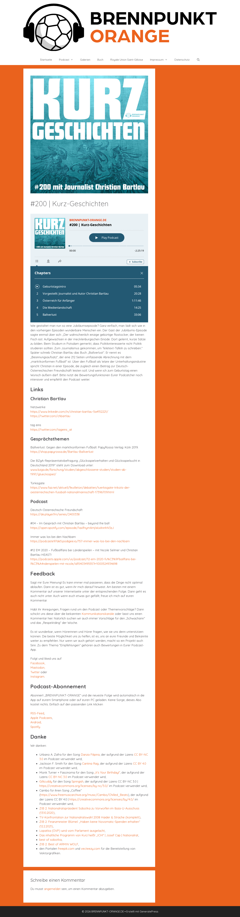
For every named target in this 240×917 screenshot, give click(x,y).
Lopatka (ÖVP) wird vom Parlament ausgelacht (72, 830)
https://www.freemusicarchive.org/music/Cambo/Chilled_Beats (84, 795)
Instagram (37, 676)
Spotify (35, 727)
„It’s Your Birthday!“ (107, 772)
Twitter (35, 672)
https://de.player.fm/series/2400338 (55, 514)
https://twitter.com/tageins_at (51, 429)
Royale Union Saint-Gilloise (126, 59)
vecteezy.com (90, 848)
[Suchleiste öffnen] (198, 59)
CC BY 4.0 (139, 763)
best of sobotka (50, 839)
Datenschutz (182, 59)
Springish (77, 781)
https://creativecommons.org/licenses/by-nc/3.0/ (73, 786)
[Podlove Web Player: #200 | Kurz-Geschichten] (89, 268)
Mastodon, (37, 667)
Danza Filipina (90, 754)
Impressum (157, 59)
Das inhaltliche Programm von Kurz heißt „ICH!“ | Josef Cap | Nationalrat (88, 835)
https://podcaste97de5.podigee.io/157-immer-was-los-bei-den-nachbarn (80, 541)
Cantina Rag (90, 763)
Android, (35, 722)
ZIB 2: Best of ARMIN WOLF (58, 844)
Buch (100, 59)
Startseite (46, 59)
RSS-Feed (37, 713)
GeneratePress (149, 911)
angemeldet (52, 889)
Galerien (85, 59)
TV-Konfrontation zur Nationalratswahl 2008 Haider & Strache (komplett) (89, 817)
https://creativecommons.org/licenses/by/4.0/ (101, 799)
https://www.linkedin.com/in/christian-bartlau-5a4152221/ (69, 411)
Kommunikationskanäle (98, 614)
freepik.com (66, 848)
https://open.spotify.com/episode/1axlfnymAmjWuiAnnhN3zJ (72, 528)
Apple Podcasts (41, 718)
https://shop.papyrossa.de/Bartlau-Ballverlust (61, 451)
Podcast (64, 59)
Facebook (37, 663)
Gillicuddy (45, 781)
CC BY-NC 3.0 (57, 777)
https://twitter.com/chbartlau (50, 416)
